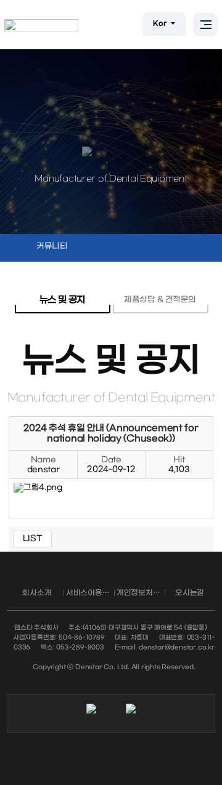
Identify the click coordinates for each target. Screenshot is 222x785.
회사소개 (36, 593)
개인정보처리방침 (141, 593)
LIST (33, 538)
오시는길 (189, 593)
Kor (160, 24)
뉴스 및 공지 (62, 299)
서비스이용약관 (90, 593)
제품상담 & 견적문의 (159, 299)
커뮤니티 (52, 246)
